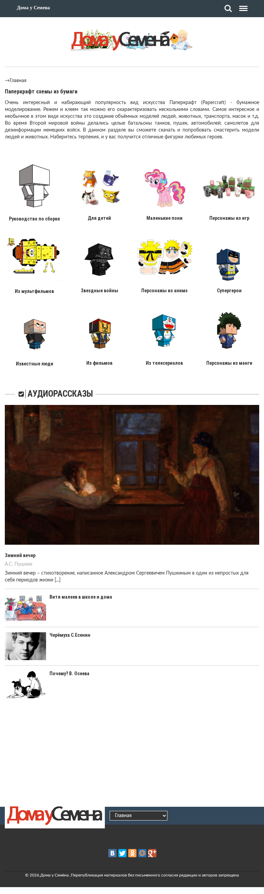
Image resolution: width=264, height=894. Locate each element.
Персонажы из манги (229, 363)
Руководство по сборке (34, 219)
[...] (57, 580)
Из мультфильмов (34, 291)
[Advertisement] (132, 751)
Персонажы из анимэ (164, 290)
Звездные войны (99, 290)
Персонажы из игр (229, 218)
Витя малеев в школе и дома (81, 597)
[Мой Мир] (142, 853)
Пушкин (23, 564)
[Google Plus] (152, 853)
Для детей (99, 218)
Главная (18, 80)
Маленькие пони (164, 218)
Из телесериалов (164, 363)
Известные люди (34, 363)
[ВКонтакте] (112, 853)
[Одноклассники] (132, 853)
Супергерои (229, 290)
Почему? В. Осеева (69, 673)
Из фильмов (99, 363)
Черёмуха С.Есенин (70, 635)
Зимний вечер (20, 555)
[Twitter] (122, 853)
